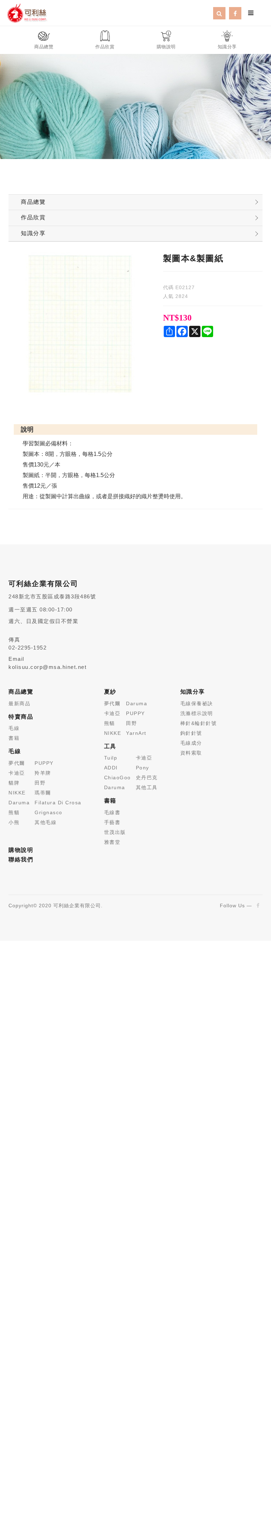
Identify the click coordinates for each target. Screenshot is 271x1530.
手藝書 (112, 822)
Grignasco (48, 812)
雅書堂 (112, 842)
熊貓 (13, 812)
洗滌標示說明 (196, 713)
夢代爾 (16, 763)
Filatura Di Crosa (58, 802)
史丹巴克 (147, 777)
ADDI (111, 767)
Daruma (19, 802)
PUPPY (44, 763)
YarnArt (136, 733)
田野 (40, 783)
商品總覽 (33, 202)
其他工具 (147, 787)
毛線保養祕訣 (196, 703)
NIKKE (17, 793)
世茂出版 (115, 832)
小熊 (13, 822)
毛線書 (112, 812)
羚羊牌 (43, 773)
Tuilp (111, 758)
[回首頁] (27, 12)
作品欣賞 (33, 217)
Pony (142, 767)
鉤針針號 (191, 733)
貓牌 (13, 783)
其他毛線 (45, 822)
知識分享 (33, 233)
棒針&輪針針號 (198, 723)
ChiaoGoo (117, 777)
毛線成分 (191, 743)
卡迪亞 (16, 773)
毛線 (13, 728)
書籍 (13, 738)
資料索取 (191, 753)
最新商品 (19, 703)
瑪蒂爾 (43, 793)
